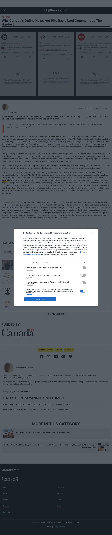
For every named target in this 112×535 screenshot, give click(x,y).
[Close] (94, 233)
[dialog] (56, 267)
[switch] (83, 267)
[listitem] (56, 263)
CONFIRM (40, 299)
